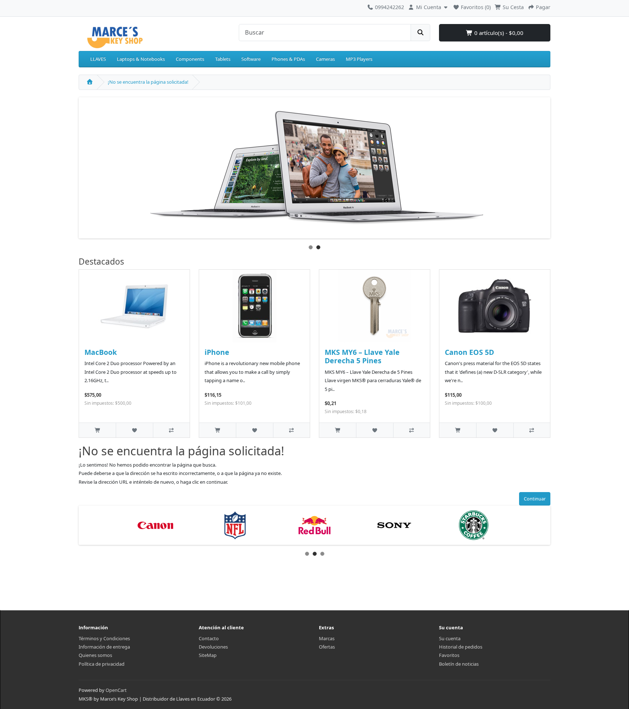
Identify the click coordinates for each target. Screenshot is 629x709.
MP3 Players (359, 59)
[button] (428, 6)
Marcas (327, 638)
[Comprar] (97, 430)
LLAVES (98, 59)
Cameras (325, 59)
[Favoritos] (134, 430)
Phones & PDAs (288, 59)
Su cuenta (449, 638)
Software (251, 59)
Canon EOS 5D (469, 352)
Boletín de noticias (459, 664)
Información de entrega (104, 646)
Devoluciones (213, 646)
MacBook (100, 352)
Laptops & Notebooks (141, 59)
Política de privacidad (101, 664)
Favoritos (449, 655)
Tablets (222, 59)
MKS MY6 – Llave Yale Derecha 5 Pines (362, 356)
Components (190, 59)
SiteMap (208, 655)
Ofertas (327, 646)
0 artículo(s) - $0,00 (498, 32)
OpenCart (116, 690)
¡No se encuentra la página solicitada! (148, 82)
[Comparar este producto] (171, 430)
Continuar (535, 498)
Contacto (209, 638)
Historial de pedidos (460, 646)
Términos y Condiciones (104, 638)
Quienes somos (95, 655)
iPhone (217, 352)
